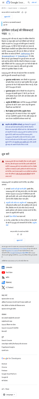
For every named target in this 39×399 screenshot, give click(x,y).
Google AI (5, 377)
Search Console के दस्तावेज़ (10, 328)
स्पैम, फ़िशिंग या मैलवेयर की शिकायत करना (13, 305)
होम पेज (4, 8)
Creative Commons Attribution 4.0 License (14, 248)
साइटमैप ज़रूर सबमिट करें (22, 142)
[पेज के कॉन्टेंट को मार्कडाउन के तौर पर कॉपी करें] (9, 34)
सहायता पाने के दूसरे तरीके (9, 309)
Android (4, 364)
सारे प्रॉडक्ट (5, 380)
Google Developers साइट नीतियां (19, 253)
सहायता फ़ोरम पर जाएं (8, 299)
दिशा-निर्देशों (13, 216)
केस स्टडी (4, 331)
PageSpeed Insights (8, 347)
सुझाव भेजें (7, 17)
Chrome (4, 367)
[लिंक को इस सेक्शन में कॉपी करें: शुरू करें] (11, 154)
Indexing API (23, 8)
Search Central (22, 2)
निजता (7, 389)
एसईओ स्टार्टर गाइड (7, 321)
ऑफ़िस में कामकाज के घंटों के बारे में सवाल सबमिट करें (16, 302)
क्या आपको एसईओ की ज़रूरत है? (11, 318)
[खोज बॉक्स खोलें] (29, 2)
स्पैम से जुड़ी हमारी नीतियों (23, 174)
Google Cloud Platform (9, 374)
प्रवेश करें (34, 2)
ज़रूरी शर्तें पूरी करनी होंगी (18, 189)
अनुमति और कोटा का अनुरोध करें (16, 203)
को (15, 56)
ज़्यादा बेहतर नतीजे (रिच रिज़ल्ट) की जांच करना (14, 344)
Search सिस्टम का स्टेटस (8, 324)
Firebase (4, 370)
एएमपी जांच (5, 350)
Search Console (7, 340)
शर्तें (3, 389)
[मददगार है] (22, 12)
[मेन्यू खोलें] (3, 2)
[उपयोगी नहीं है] (25, 12)
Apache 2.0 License (12, 251)
